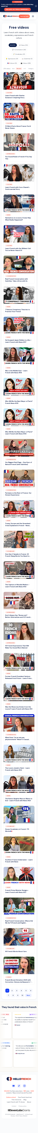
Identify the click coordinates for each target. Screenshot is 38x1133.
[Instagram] (24, 1086)
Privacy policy (22, 1106)
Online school (11, 1097)
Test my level (24, 16)
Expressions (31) (12, 59)
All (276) (12, 45)
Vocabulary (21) (19, 54)
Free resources (16, 1100)
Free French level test (25, 1097)
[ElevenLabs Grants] (19, 1110)
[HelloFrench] (11, 16)
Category (31, 68)
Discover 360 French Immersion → (17, 9)
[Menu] (33, 16)
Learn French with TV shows (16, 1102)
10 (22, 995)
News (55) (23, 45)
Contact (14, 1106)
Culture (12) (12, 63)
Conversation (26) (19, 50)
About (29, 1102)
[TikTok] (19, 1086)
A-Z (25, 68)
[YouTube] (13, 1086)
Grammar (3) (27, 59)
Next (28, 995)
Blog (25, 1100)
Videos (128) (26, 63)
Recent (19, 68)
